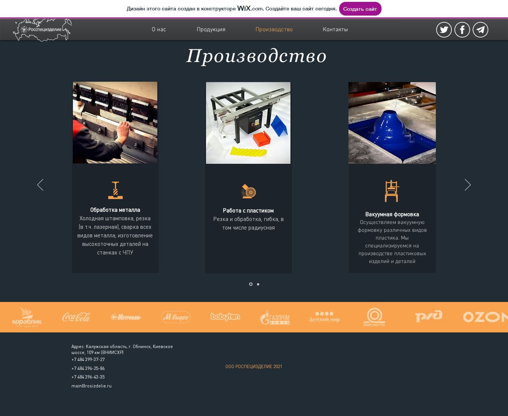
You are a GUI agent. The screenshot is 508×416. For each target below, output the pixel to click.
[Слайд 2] (258, 284)
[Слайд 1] (251, 284)
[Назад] (40, 185)
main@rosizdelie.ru (91, 386)
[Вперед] (468, 185)
